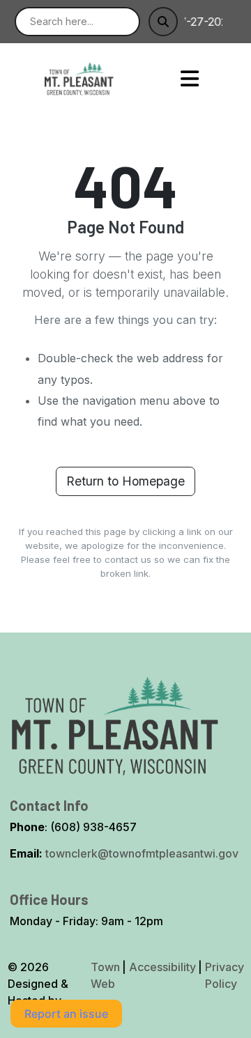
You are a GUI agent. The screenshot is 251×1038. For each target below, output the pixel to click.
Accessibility (162, 967)
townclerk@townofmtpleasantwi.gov (141, 853)
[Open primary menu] (190, 78)
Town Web (105, 975)
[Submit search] (163, 21)
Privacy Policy (224, 975)
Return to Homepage (125, 481)
